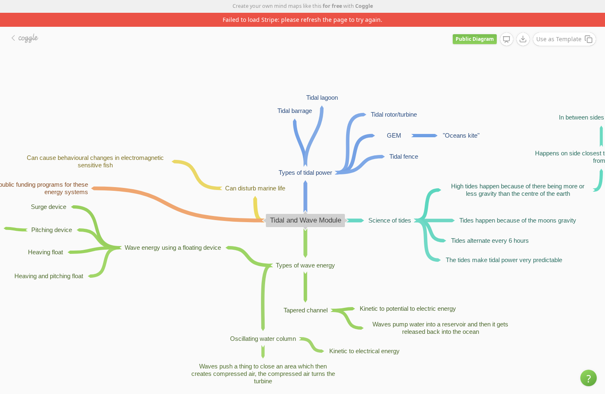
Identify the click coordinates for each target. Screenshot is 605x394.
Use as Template (559, 39)
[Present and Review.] (506, 39)
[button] (588, 378)
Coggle (364, 5)
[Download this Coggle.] (523, 39)
